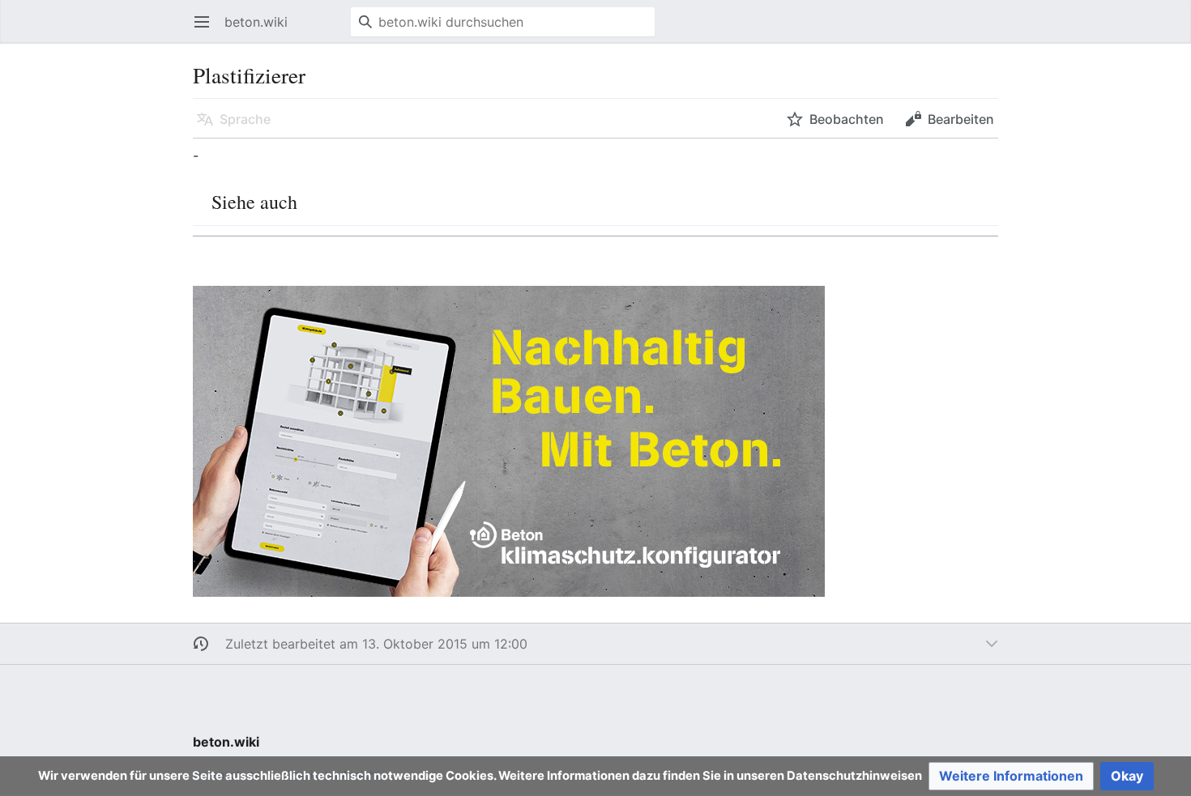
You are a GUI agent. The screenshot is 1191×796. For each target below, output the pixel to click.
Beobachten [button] (846, 119)
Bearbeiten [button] (961, 119)
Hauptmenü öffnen (207, 30)
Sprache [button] (245, 119)
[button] (1011, 776)
